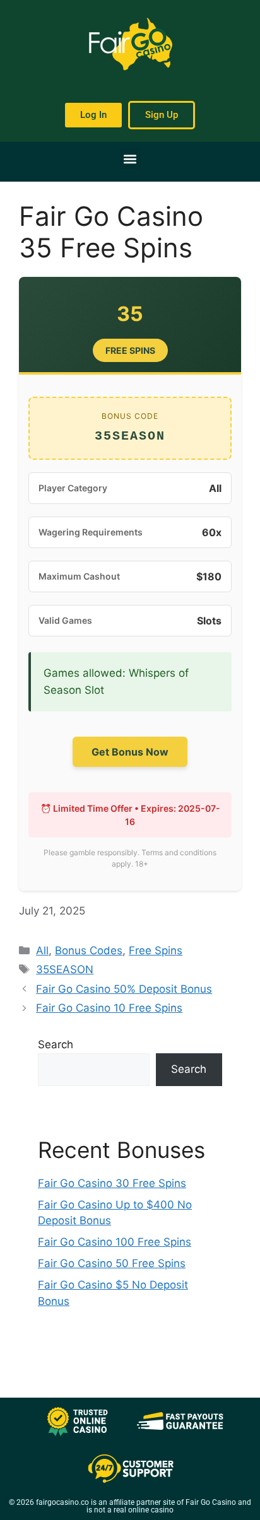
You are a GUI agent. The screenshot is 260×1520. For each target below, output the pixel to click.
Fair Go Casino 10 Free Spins (109, 1008)
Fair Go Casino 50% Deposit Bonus (124, 989)
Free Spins (155, 950)
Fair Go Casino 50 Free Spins (112, 1263)
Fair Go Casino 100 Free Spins (114, 1242)
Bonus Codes (88, 950)
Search (55, 1044)
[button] (130, 158)
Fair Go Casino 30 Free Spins (112, 1183)
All (42, 950)
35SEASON (64, 969)
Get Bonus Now (130, 751)
